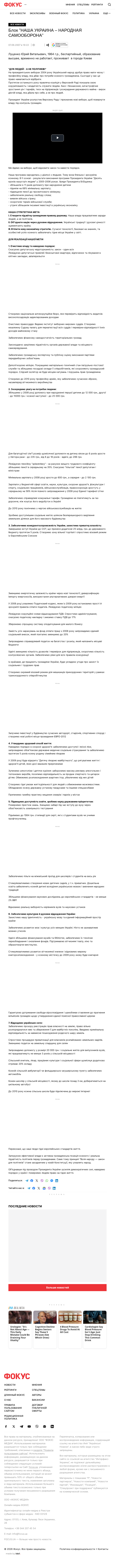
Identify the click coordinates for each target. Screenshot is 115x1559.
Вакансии (38, 1399)
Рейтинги (97, 5)
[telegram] (21, 1426)
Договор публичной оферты (39, 1408)
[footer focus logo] (17, 1376)
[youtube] (29, 1426)
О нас (7, 1399)
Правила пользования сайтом (13, 1408)
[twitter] (14, 1426)
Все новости (18, 13)
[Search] (109, 4)
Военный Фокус (58, 13)
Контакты (103, 1549)
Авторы (36, 1395)
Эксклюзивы (37, 13)
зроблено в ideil (13, 1554)
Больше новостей (57, 1287)
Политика (79, 13)
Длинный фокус (14, 1395)
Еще (105, 13)
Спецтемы (83, 5)
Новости (9, 1384)
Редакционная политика (13, 1417)
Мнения (70, 5)
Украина (94, 13)
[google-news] (44, 1426)
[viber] (37, 1426)
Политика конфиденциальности (77, 1549)
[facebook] (6, 1426)
